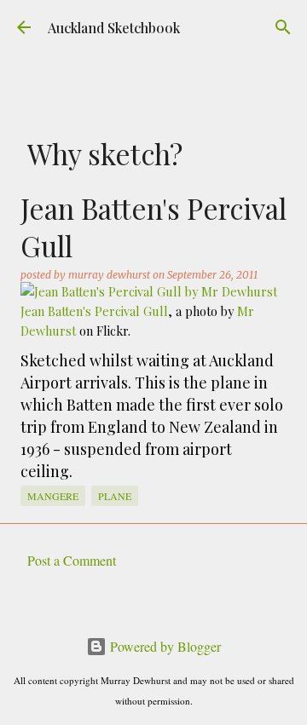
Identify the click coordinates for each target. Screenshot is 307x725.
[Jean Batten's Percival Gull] (148, 291)
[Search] (283, 27)
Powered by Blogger (164, 646)
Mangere (52, 496)
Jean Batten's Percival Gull (94, 310)
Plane (114, 496)
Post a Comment (71, 560)
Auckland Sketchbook (114, 28)
